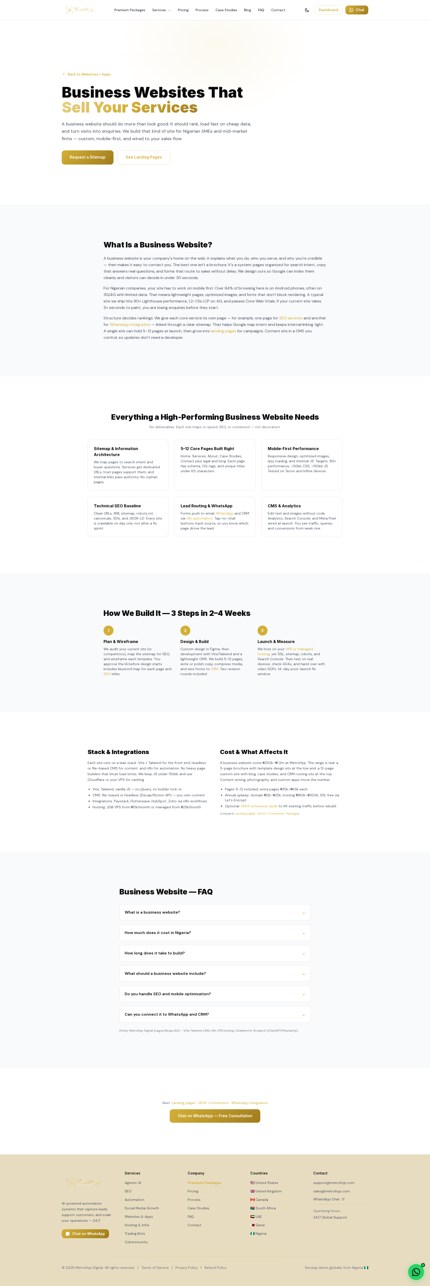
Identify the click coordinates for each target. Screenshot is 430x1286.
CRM (214, 669)
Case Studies (226, 10)
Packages (293, 814)
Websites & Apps (139, 1216)
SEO (107, 674)
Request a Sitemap (88, 157)
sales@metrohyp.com (331, 1191)
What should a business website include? (215, 973)
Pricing (183, 10)
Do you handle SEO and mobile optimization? (215, 993)
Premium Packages (129, 10)
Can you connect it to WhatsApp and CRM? (215, 1014)
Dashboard (328, 10)
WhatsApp (224, 513)
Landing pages (245, 814)
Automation (134, 1199)
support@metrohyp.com (334, 1182)
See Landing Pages (144, 157)
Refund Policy (216, 1267)
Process (202, 10)
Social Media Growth (142, 1208)
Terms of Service (155, 1267)
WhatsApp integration (130, 324)
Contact (278, 10)
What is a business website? (215, 912)
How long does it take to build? (215, 953)
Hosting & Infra (137, 1225)
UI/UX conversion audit (259, 806)
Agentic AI (133, 1182)
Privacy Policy (186, 1267)
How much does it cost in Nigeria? (215, 932)
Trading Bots (135, 1233)
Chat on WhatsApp (88, 1233)
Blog (247, 10)
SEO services (291, 318)
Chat (360, 10)
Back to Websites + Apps (89, 74)
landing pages (223, 331)
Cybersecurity (136, 1242)
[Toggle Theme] (307, 9)
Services (159, 10)
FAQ (261, 10)
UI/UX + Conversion (270, 814)
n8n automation (199, 518)
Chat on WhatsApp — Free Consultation (215, 1115)
